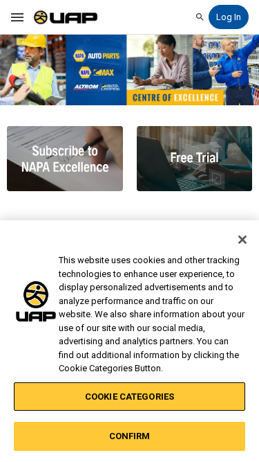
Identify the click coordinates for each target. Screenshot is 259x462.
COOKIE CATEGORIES (129, 396)
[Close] (242, 239)
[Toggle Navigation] (18, 17)
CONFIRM (130, 436)
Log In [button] (228, 17)
